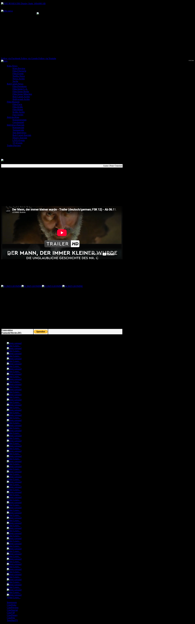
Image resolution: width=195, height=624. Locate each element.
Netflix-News (19, 76)
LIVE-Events (19, 140)
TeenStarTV (12, 620)
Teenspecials (18, 130)
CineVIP (11, 612)
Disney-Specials (20, 138)
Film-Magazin (13, 102)
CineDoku (11, 605)
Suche (15, 81)
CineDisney (12, 615)
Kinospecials (18, 127)
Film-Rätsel (18, 109)
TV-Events (17, 143)
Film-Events (18, 73)
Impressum (12, 602)
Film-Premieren (20, 86)
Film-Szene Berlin (21, 91)
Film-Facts (17, 104)
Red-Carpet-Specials (22, 135)
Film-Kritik (18, 107)
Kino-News (12, 66)
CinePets (11, 618)
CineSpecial (12, 610)
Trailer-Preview (14, 145)
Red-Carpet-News (15, 84)
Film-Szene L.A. (20, 89)
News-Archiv (19, 78)
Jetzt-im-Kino (13, 117)
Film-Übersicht (19, 71)
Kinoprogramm (19, 120)
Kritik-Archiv (19, 112)
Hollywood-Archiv (21, 99)
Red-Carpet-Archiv (21, 96)
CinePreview (13, 607)
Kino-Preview (19, 68)
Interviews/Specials (15, 125)
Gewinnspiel (18, 122)
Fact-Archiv (18, 114)
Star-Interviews (19, 132)
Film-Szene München (22, 94)
